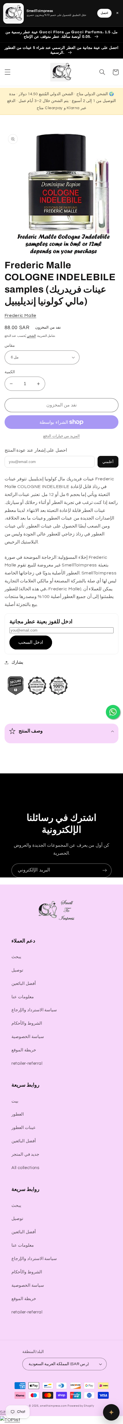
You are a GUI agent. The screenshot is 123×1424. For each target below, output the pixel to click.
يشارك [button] (17, 662)
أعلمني (108, 462)
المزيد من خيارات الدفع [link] (61, 436)
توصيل (17, 970)
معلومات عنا (22, 997)
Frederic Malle (20, 315)
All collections (25, 1168)
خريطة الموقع (23, 1050)
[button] (7, 72)
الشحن (31, 335)
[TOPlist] (10, 1419)
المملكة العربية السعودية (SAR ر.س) (59, 1364)
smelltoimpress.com (53, 1406)
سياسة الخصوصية (27, 1037)
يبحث (16, 957)
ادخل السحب (30, 642)
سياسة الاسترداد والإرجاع (34, 1010)
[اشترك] (104, 870)
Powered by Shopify (81, 1406)
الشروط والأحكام (26, 1023)
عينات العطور (23, 1128)
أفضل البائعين (23, 983)
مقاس (10, 346)
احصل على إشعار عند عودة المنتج (36, 450)
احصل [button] (104, 13)
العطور (17, 1114)
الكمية (10, 372)
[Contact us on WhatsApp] (113, 712)
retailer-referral (27, 1063)
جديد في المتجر (25, 1154)
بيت (14, 1101)
